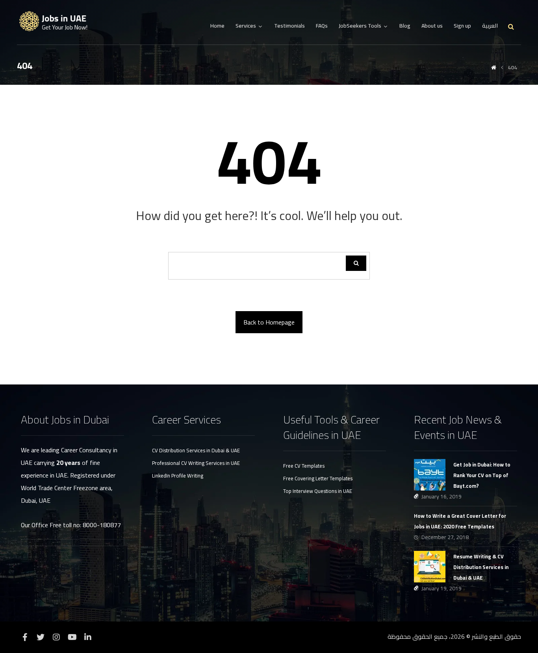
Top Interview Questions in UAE (317, 491)
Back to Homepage (269, 322)
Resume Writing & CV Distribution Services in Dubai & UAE (480, 567)
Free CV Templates (304, 465)
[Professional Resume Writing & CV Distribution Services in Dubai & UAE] (56, 21)
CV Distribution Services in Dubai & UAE (196, 450)
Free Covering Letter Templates (317, 478)
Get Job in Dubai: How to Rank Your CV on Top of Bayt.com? (481, 475)
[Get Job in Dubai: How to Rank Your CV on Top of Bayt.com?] (429, 475)
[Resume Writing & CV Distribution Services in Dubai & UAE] (429, 566)
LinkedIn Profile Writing (177, 475)
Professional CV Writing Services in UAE (196, 463)
